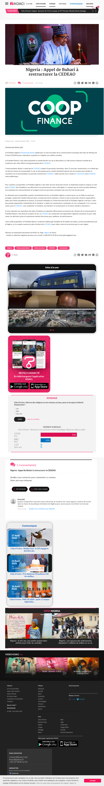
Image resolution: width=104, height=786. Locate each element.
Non (17, 411)
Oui (17, 409)
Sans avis (19, 414)
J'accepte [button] (92, 780)
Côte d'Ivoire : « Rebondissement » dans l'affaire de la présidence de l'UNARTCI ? (52, 11)
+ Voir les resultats (32, 419)
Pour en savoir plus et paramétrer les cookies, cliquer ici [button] (56, 783)
